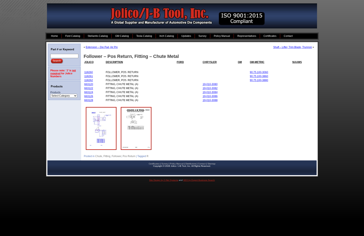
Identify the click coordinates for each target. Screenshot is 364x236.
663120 (88, 84)
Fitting (106, 156)
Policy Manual (176, 164)
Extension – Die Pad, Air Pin (102, 47)
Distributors (190, 164)
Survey (164, 164)
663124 (88, 92)
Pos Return (129, 156)
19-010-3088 (210, 100)
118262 (88, 80)
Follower (116, 156)
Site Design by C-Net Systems (163, 180)
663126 (88, 96)
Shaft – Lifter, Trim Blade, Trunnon (292, 47)
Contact (202, 164)
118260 (88, 72)
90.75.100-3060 (259, 72)
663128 (88, 100)
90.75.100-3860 (259, 76)
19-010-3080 (210, 84)
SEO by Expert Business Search (199, 180)
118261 (88, 76)
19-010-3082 (210, 88)
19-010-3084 (210, 92)
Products (55, 92)
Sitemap (211, 164)
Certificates (154, 164)
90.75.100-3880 (259, 80)
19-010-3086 (210, 96)
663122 (88, 88)
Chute (98, 156)
